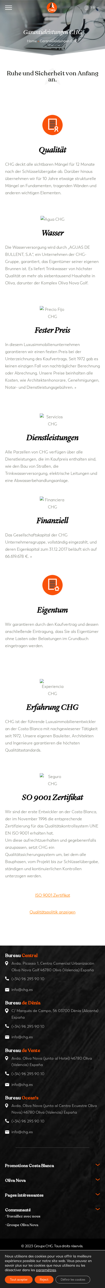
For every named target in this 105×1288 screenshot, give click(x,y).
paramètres (46, 1270)
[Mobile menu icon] (8, 8)
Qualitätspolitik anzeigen (52, 912)
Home (32, 41)
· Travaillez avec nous (22, 1216)
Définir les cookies (73, 1279)
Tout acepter (19, 1279)
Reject (44, 1279)
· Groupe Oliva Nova (21, 1225)
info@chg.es (22, 989)
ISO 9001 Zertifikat (52, 895)
